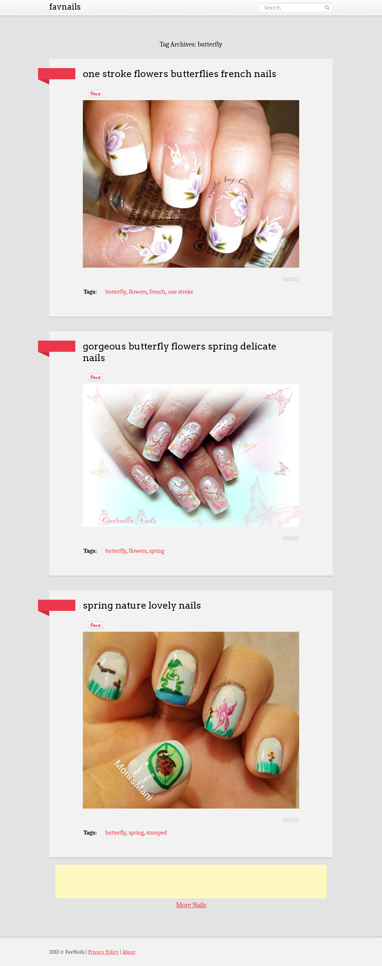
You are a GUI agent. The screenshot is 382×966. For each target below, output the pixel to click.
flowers (138, 291)
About (128, 952)
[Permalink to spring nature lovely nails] (56, 605)
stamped (156, 832)
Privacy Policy (103, 952)
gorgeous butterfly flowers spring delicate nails (179, 351)
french (157, 291)
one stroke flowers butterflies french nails (179, 73)
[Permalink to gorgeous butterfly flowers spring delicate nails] (56, 346)
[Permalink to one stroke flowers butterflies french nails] (56, 73)
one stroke (180, 291)
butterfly (115, 291)
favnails (65, 6)
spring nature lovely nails (142, 605)
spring (156, 551)
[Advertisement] (191, 881)
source (291, 278)
